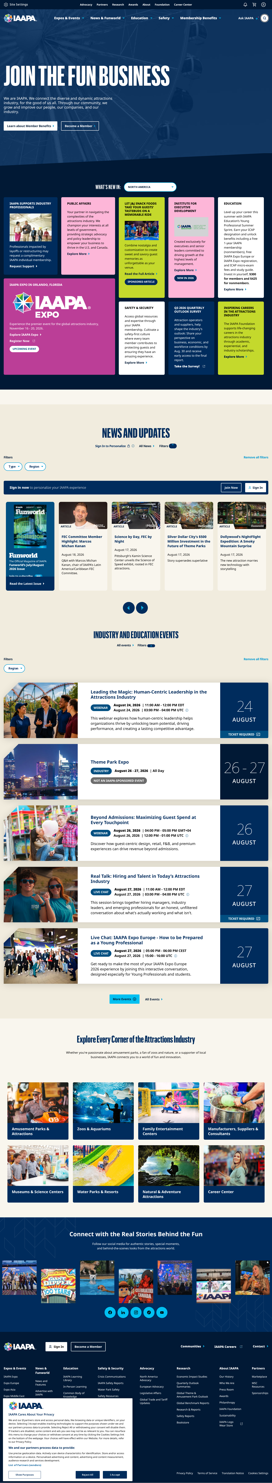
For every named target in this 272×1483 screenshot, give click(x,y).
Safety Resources (108, 1396)
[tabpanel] (30, 546)
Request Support (22, 266)
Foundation (162, 4)
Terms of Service (207, 1473)
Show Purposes (25, 1474)
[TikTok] (149, 1312)
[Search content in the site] (264, 18)
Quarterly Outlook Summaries (188, 1384)
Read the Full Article (139, 273)
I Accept (115, 1474)
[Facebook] (110, 1312)
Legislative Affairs (150, 1393)
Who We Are (226, 1383)
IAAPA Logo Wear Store (226, 1423)
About (146, 4)
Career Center (183, 4)
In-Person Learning (75, 1386)
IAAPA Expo (11, 1376)
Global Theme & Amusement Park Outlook (192, 1394)
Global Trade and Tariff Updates (153, 1401)
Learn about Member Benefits (29, 126)
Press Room (226, 1389)
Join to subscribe (25, 576)
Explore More (77, 253)
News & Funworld (105, 18)
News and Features (41, 1382)
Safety (164, 18)
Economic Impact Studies (192, 1376)
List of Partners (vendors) (25, 1465)
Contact (259, 1346)
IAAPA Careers (225, 1347)
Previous (129, 608)
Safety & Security (111, 1368)
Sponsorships (260, 1393)
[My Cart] (254, 4)
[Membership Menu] (263, 4)
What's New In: (108, 187)
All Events (152, 999)
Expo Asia (9, 1389)
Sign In (258, 488)
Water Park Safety (109, 1389)
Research (118, 4)
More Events (122, 999)
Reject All (87, 1474)
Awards (133, 4)
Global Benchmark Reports (193, 1403)
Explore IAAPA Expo (24, 334)
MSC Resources (258, 1384)
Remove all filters (256, 457)
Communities (191, 1346)
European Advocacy (152, 1386)
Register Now (19, 340)
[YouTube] (161, 1312)
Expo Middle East (14, 1396)
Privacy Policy (185, 1473)
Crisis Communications (112, 1376)
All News (145, 446)
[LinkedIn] (123, 1312)
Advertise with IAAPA (44, 1392)
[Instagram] (136, 1312)
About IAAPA (229, 1368)
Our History (226, 1376)
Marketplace (259, 1376)
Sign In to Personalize (115, 446)
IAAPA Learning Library (72, 1378)
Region (34, 466)
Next (142, 608)
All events (124, 645)
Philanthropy (227, 1402)
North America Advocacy (149, 1378)
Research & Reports (189, 1409)
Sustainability (227, 1415)
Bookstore (183, 1422)
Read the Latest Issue (25, 583)
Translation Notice (233, 1473)
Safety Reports (185, 1416)
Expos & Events (67, 18)
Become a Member (78, 126)
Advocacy (86, 4)
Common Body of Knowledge (74, 1394)
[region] (67, 1439)
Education (139, 18)
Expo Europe (11, 1383)
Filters (163, 446)
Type (12, 466)
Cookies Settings (258, 1473)
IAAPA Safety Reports (110, 1383)
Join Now (231, 488)
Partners (102, 4)
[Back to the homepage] (20, 1346)
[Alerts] (245, 4)
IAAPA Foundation (230, 1409)
